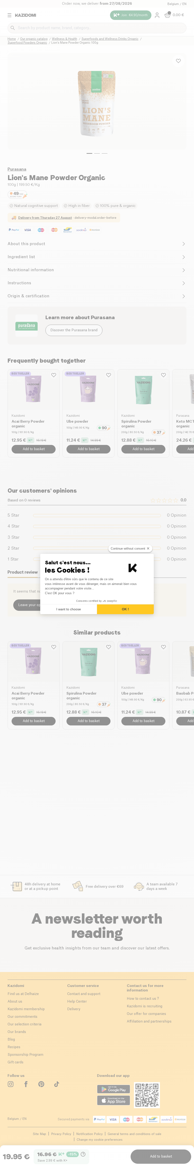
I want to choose (68, 609)
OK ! (125, 609)
